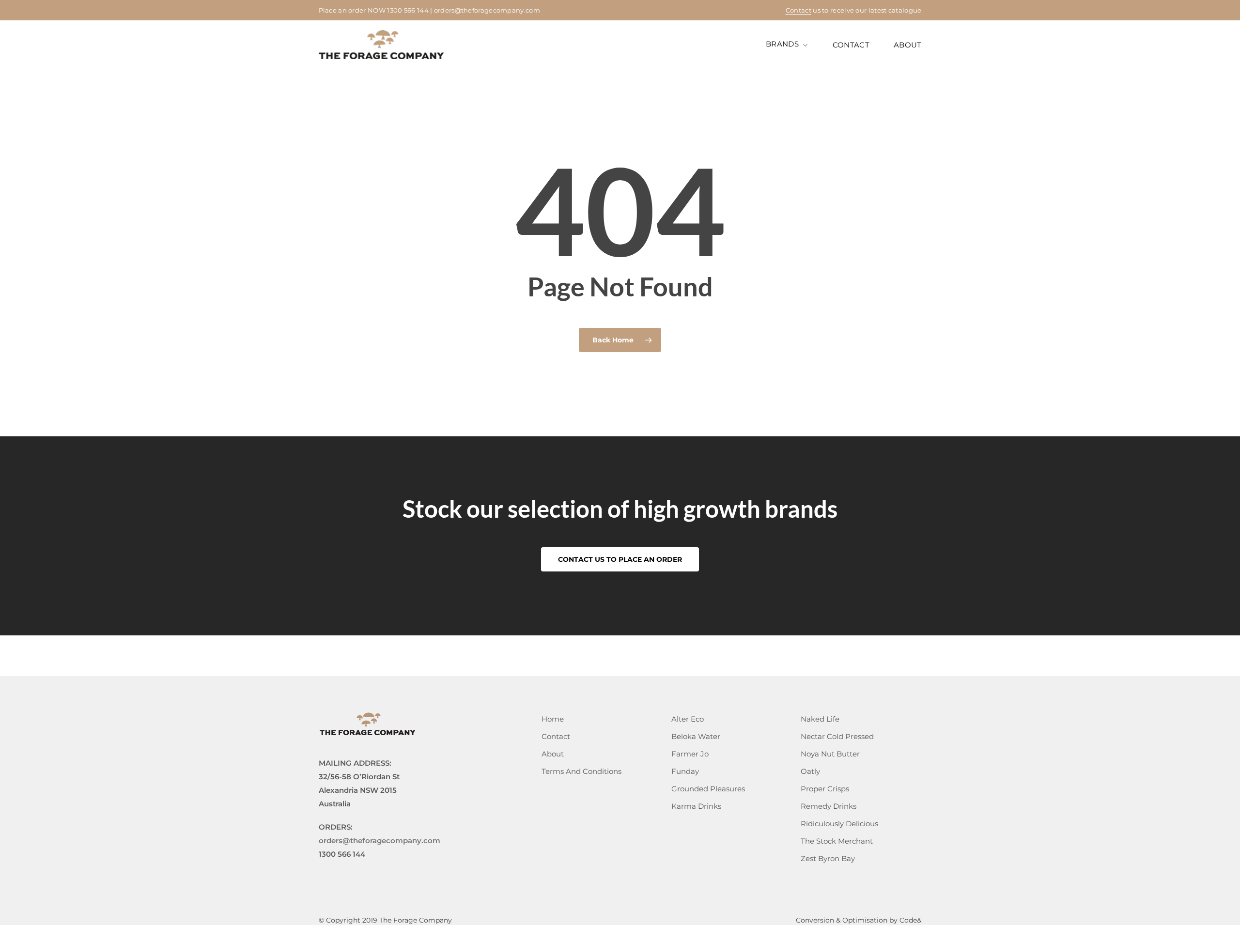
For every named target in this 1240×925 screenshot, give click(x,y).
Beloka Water (695, 736)
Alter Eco (687, 719)
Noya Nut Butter (830, 753)
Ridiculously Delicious (839, 823)
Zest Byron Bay (828, 858)
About (553, 753)
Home (553, 719)
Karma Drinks (696, 806)
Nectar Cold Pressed (837, 736)
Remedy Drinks (828, 806)
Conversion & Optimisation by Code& (858, 920)
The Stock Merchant (837, 841)
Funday (685, 771)
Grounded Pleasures (708, 788)
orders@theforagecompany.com (487, 10)
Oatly (810, 771)
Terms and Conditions (581, 771)
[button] (620, 559)
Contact (798, 10)
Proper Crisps (825, 788)
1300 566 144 (408, 10)
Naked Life (820, 719)
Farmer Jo (690, 753)
